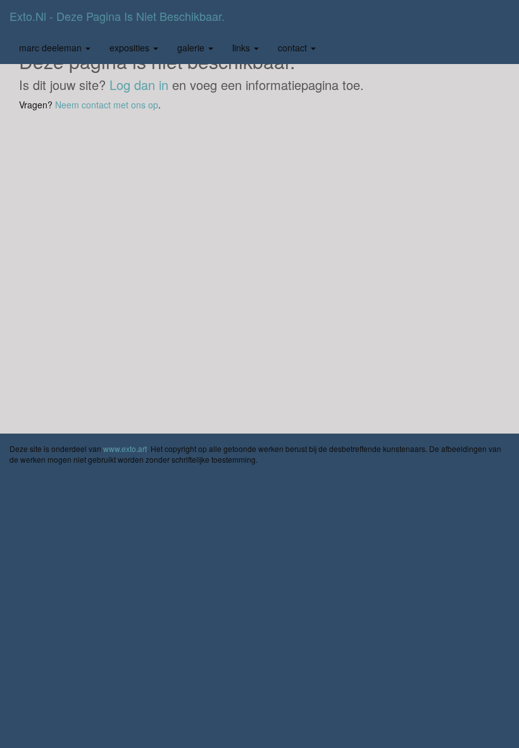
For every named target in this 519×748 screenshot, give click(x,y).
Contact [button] (294, 47)
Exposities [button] (130, 47)
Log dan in (138, 84)
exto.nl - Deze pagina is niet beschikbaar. (117, 16)
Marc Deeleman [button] (51, 47)
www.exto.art (125, 448)
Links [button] (242, 47)
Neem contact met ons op (106, 104)
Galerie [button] (192, 47)
